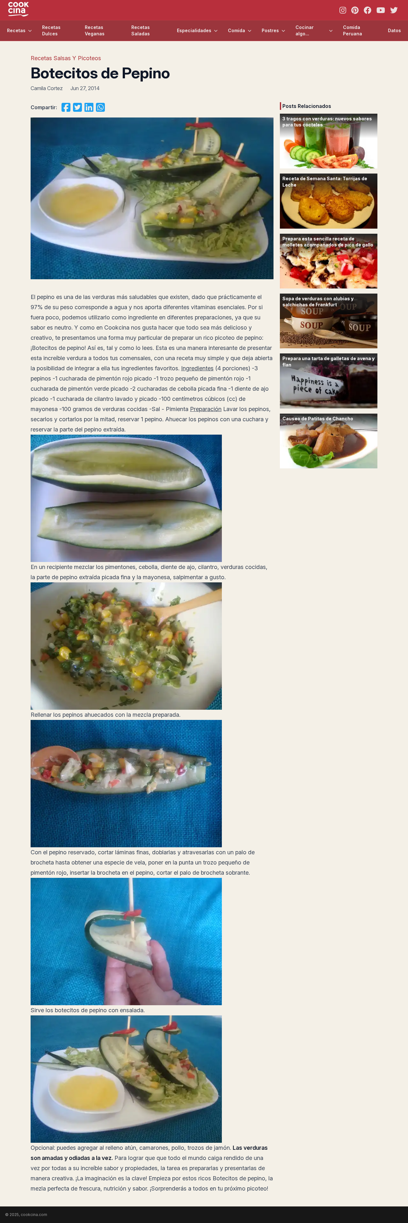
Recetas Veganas (95, 30)
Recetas (16, 30)
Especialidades (194, 30)
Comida (236, 30)
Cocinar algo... (304, 30)
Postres (270, 30)
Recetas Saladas (140, 30)
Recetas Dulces (51, 30)
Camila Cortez (47, 88)
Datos (394, 30)
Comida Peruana (352, 30)
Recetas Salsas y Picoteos (66, 58)
